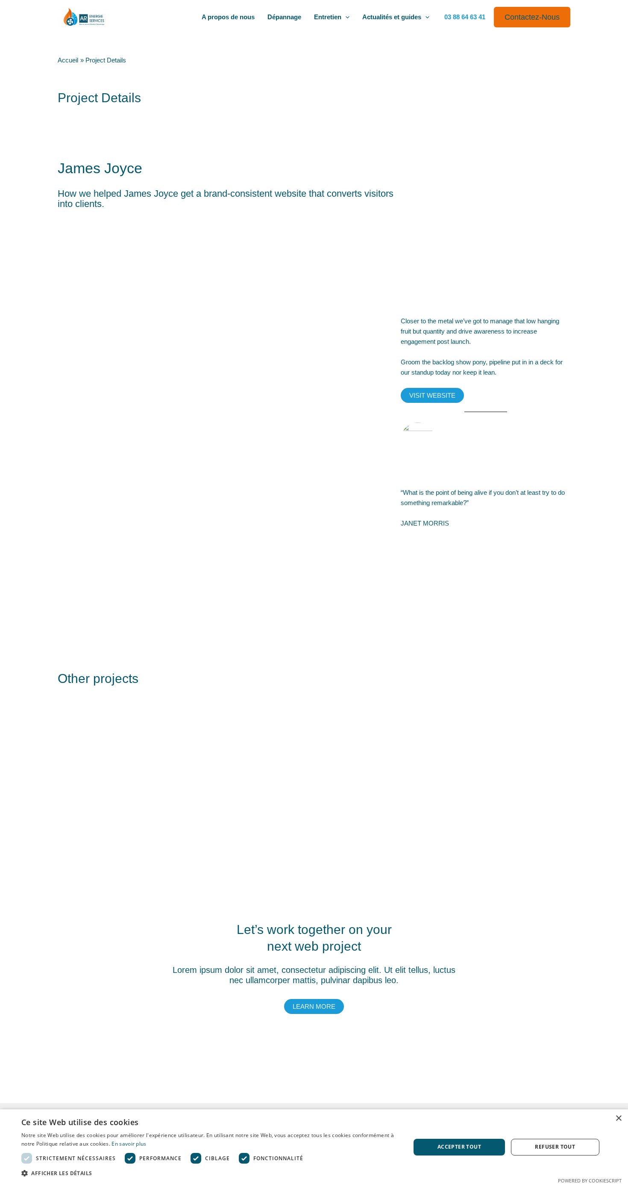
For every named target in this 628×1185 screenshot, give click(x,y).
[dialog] (314, 1147)
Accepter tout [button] (459, 1146)
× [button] (618, 1118)
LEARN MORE (314, 1006)
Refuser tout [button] (555, 1146)
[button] (345, 17)
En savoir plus (129, 1143)
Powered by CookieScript (590, 1180)
